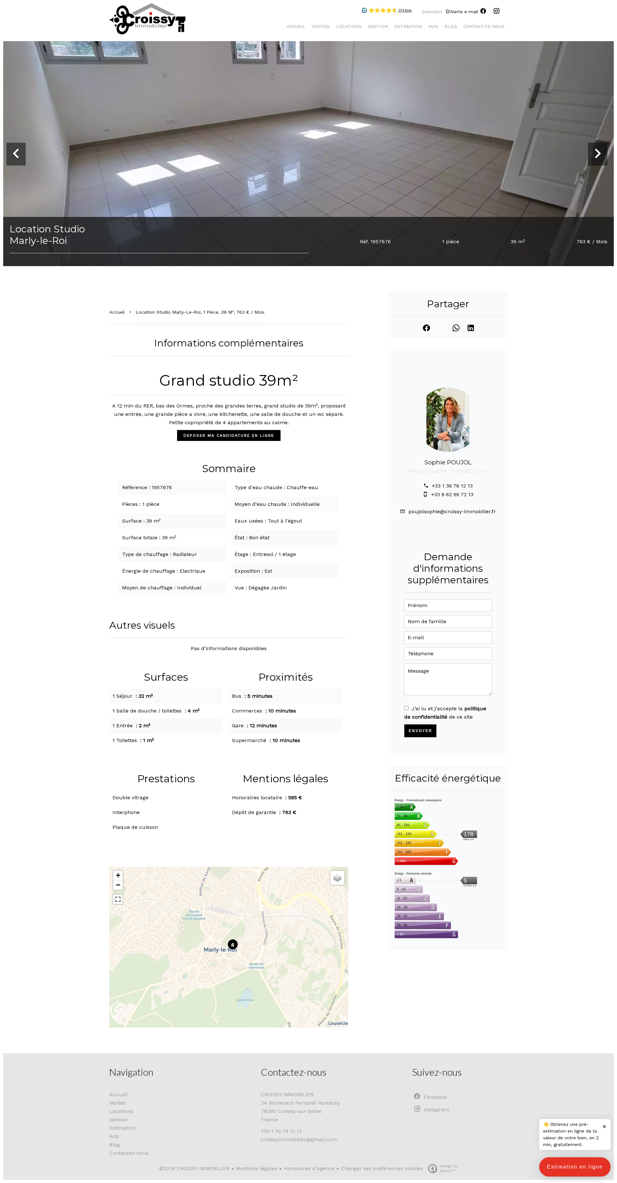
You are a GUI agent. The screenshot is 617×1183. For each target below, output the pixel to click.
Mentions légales (256, 1168)
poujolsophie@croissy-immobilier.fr (452, 511)
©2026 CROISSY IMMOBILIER (194, 1168)
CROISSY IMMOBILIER (287, 1094)
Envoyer (420, 731)
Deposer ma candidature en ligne (228, 435)
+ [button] (118, 875)
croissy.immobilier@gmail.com (299, 1139)
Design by (449, 1168)
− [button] (118, 885)
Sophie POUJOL (448, 462)
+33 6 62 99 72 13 (452, 494)
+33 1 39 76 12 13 (452, 486)
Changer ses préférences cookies (382, 1168)
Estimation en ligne (575, 1167)
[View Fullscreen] (118, 899)
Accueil (117, 312)
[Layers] (337, 878)
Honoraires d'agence (309, 1168)
